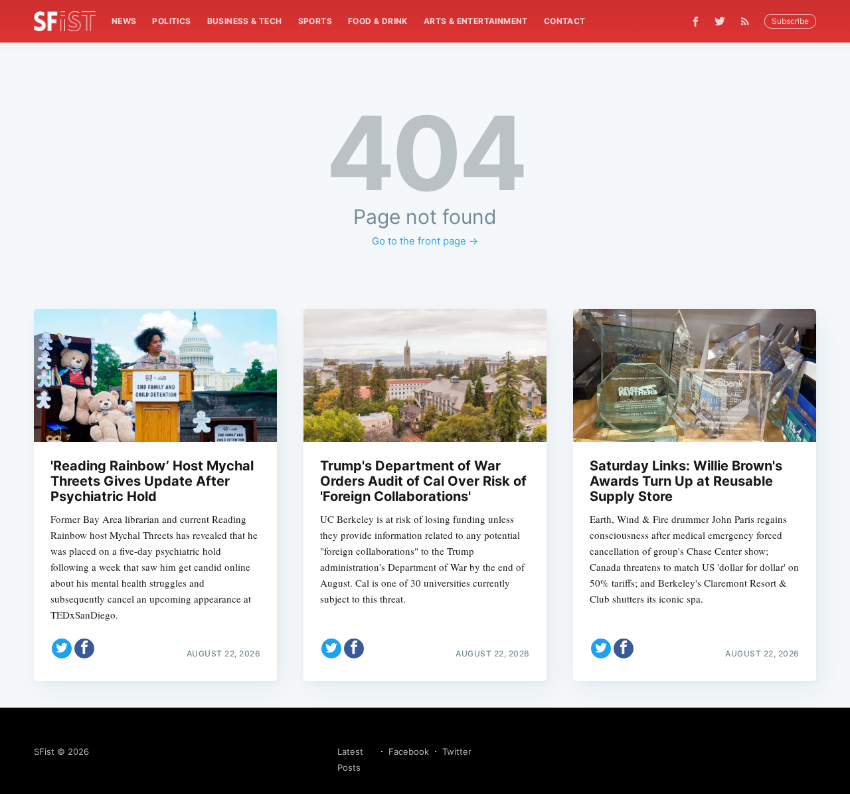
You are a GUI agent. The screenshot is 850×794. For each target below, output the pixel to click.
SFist (44, 751)
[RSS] (748, 21)
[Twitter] (719, 21)
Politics (171, 21)
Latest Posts (350, 759)
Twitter (456, 751)
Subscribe (790, 21)
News (124, 21)
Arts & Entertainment (476, 21)
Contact (565, 21)
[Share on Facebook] (84, 648)
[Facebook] (695, 21)
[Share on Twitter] (61, 648)
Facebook (408, 751)
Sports (315, 21)
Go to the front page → (425, 241)
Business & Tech (244, 21)
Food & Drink (378, 21)
